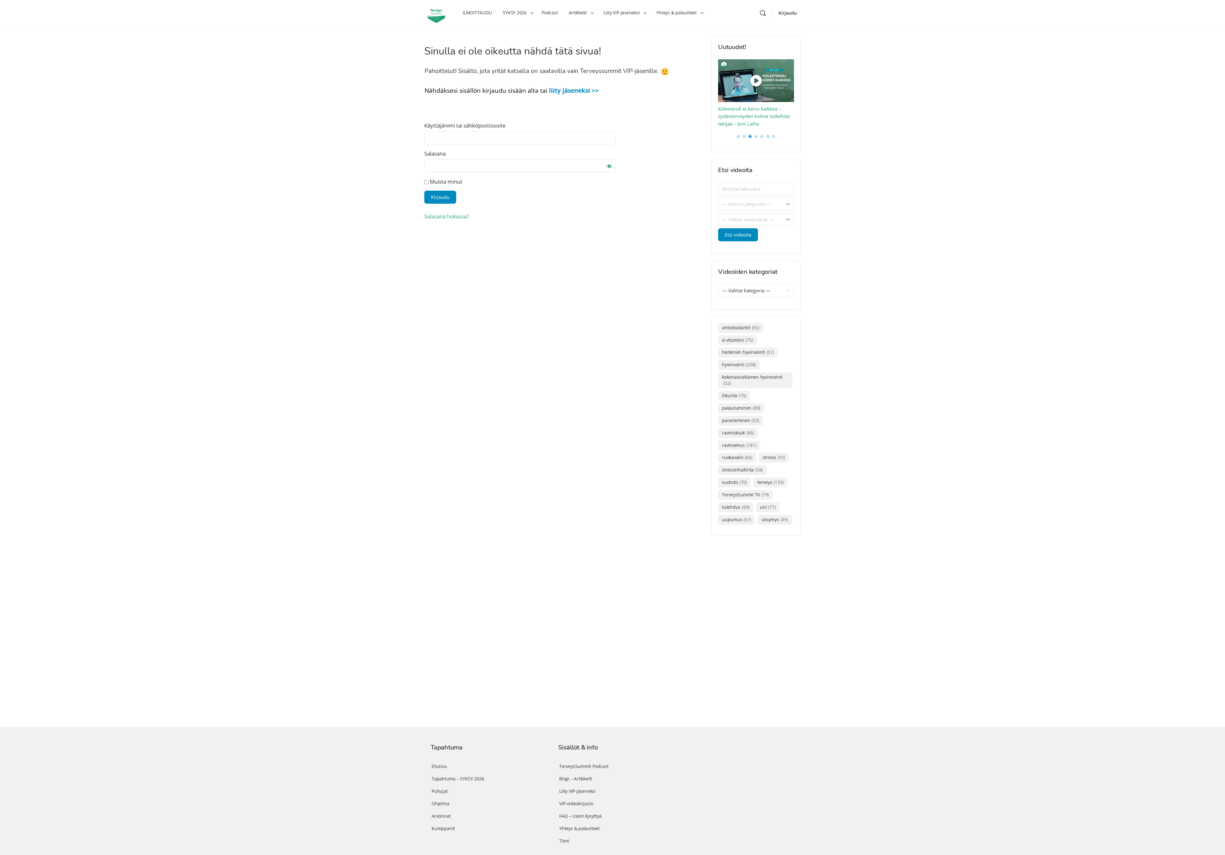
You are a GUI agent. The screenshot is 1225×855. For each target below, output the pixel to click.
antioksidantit (740, 328)
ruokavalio (737, 457)
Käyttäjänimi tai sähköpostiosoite (465, 125)
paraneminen (740, 420)
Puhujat (440, 791)
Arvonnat (441, 816)
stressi (774, 457)
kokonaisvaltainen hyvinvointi (752, 380)
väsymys (774, 519)
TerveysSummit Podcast (584, 766)
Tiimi (564, 841)
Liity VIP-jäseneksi (577, 791)
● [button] (738, 136)
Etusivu (439, 766)
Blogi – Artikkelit (575, 779)
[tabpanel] (756, 93)
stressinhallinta (742, 470)
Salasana (435, 153)
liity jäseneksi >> (574, 90)
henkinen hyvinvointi (748, 352)
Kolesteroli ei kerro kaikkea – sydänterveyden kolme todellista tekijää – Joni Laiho (754, 116)
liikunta (734, 395)
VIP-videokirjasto (576, 803)
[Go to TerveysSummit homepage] (436, 12)
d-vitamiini (737, 340)
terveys (770, 482)
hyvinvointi (739, 365)
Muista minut (445, 181)
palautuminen (741, 408)
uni (768, 507)
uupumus (736, 519)
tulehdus (735, 507)
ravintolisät (738, 433)
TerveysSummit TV (745, 495)
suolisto (734, 482)
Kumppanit (443, 828)
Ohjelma (440, 803)
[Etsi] (762, 13)
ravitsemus (739, 445)
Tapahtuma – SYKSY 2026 (458, 779)
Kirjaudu (787, 13)
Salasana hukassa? (446, 216)
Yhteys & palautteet (579, 828)
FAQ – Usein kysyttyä (580, 816)
